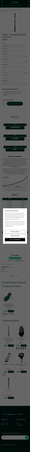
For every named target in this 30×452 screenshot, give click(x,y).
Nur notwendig (15, 235)
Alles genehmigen (15, 239)
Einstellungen (15, 231)
